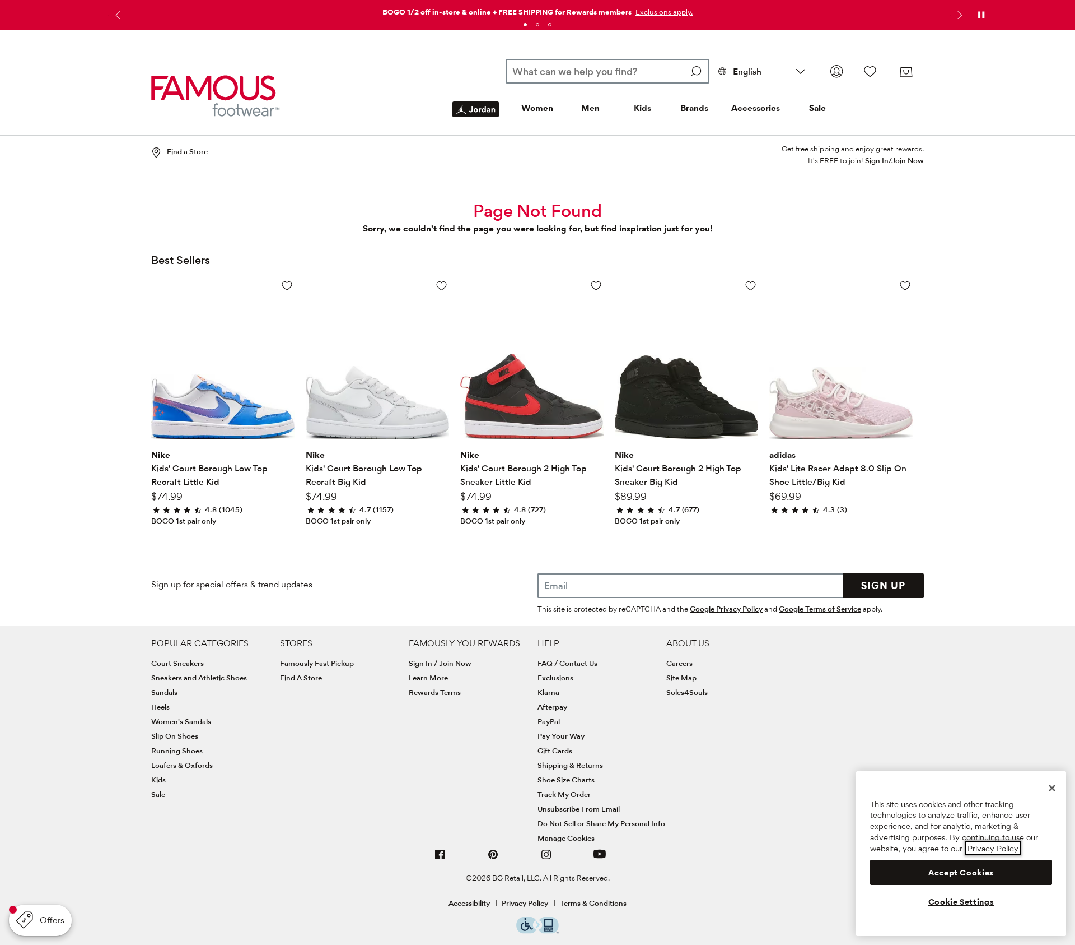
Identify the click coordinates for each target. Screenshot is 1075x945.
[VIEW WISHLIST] (870, 71)
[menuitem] (475, 118)
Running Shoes (177, 750)
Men (590, 108)
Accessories (755, 108)
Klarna (548, 692)
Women (537, 108)
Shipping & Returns (570, 765)
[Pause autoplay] (981, 15)
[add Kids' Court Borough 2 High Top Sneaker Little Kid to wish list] (596, 285)
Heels (160, 706)
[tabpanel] (537, 10)
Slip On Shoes (174, 735)
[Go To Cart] (906, 72)
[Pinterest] (493, 859)
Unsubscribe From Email (579, 808)
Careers (679, 663)
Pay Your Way (561, 735)
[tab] (525, 24)
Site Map (681, 677)
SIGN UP (883, 585)
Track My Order (564, 794)
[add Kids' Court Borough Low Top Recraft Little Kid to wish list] (287, 285)
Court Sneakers (177, 663)
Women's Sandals (181, 721)
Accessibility (469, 902)
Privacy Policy (525, 902)
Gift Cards (555, 750)
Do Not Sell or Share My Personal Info (601, 823)
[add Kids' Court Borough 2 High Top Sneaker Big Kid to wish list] (750, 285)
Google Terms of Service (820, 608)
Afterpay (552, 706)
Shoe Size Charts (566, 779)
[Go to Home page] (215, 95)
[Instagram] (546, 859)
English (747, 71)
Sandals (164, 692)
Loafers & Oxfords (182, 765)
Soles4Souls (687, 692)
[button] (663, 11)
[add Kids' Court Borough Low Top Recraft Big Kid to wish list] (441, 285)
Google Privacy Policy (726, 608)
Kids (642, 108)
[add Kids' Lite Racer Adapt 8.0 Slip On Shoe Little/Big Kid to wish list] (905, 285)
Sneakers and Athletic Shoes (199, 677)
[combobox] (607, 71)
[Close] (1052, 788)
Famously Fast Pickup (317, 663)
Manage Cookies (566, 837)
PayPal (549, 721)
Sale (817, 108)
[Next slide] (959, 15)
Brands (694, 108)
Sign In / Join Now (440, 663)
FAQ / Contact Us (567, 663)
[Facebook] (440, 859)
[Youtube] (600, 859)
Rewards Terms (435, 692)
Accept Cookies (961, 872)
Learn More (428, 677)
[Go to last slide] (116, 15)
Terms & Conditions (593, 902)
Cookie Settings (961, 902)
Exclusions (555, 677)
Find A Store (301, 677)
